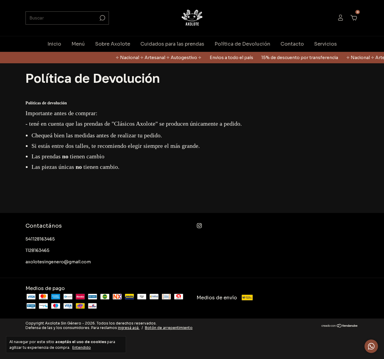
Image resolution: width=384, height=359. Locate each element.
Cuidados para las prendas (172, 44)
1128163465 (38, 250)
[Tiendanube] (339, 326)
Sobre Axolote (112, 44)
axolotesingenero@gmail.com (58, 262)
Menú (78, 44)
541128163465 (40, 239)
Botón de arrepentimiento (169, 327)
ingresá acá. (129, 327)
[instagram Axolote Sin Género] (199, 226)
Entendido (81, 347)
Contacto (292, 44)
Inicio (54, 44)
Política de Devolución (242, 44)
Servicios (325, 44)
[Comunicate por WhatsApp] (371, 346)
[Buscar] (101, 18)
